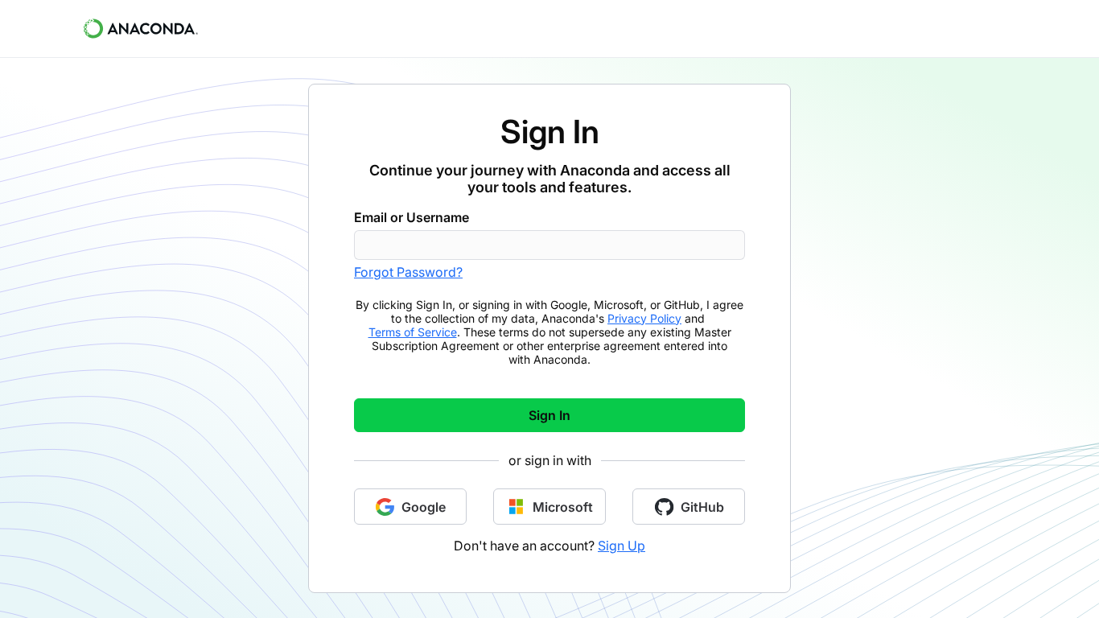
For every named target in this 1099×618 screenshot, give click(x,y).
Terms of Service (412, 332)
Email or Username (411, 217)
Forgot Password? (408, 272)
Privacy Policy (644, 318)
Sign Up (621, 546)
